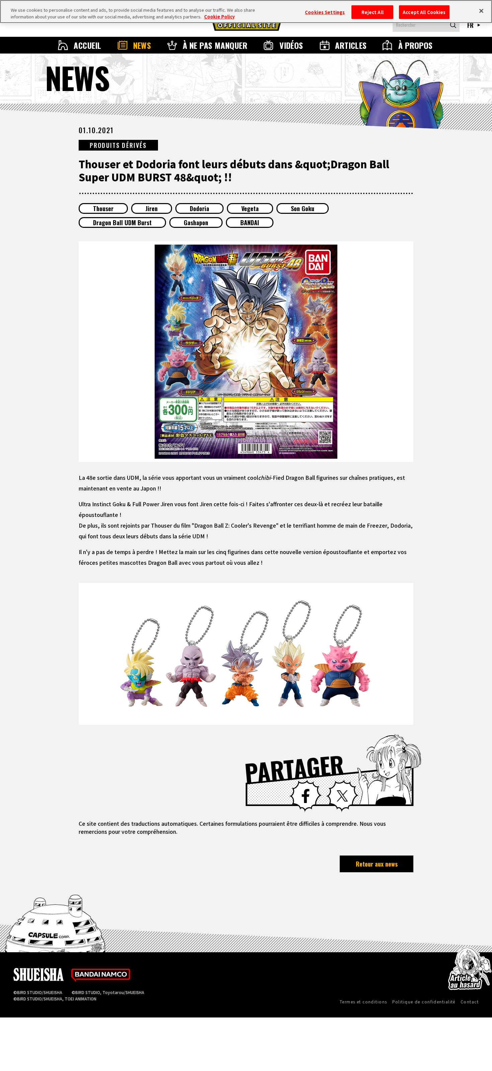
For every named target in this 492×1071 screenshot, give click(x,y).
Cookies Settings (325, 12)
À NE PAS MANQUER (215, 45)
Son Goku (302, 208)
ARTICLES (351, 45)
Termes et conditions (363, 1001)
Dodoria (199, 208)
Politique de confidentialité (424, 1001)
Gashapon (196, 222)
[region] (246, 11)
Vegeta (250, 208)
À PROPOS (415, 45)
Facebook (305, 796)
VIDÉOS (291, 45)
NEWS (142, 45)
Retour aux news (377, 864)
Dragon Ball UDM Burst (122, 222)
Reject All (372, 12)
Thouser (103, 208)
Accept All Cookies (424, 12)
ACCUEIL (87, 45)
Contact (470, 1001)
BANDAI (249, 222)
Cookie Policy (219, 16)
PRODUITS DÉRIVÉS (118, 145)
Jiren (152, 208)
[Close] (481, 10)
